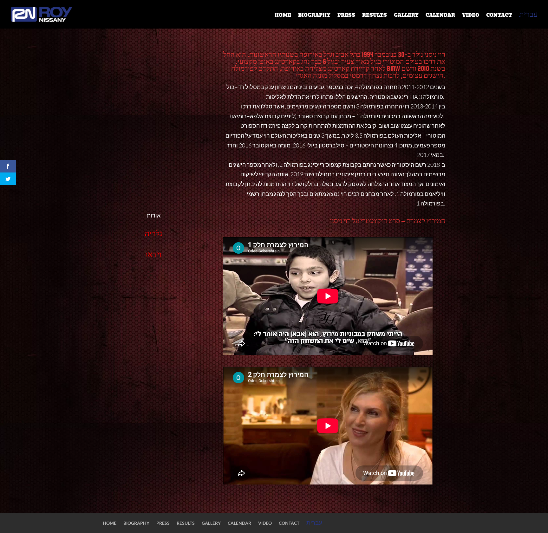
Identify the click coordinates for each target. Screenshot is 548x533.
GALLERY (406, 16)
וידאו (153, 254)
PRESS (346, 16)
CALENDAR (440, 16)
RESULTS (374, 16)
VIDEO (470, 16)
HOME (283, 16)
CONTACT (499, 16)
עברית (528, 15)
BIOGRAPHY (314, 16)
